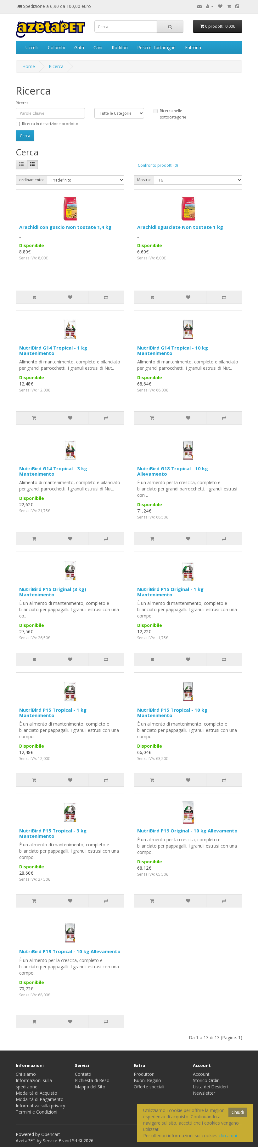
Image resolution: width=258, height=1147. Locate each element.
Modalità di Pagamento (40, 1099)
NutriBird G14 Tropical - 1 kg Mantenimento (53, 350)
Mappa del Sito (90, 1087)
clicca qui (228, 1135)
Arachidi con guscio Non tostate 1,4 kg (65, 227)
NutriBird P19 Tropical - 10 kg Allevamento (70, 951)
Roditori (120, 47)
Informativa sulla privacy (40, 1106)
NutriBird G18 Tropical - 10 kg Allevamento (172, 471)
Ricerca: (23, 103)
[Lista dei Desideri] (220, 6)
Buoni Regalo (147, 1080)
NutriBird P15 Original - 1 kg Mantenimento (170, 592)
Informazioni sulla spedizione (34, 1083)
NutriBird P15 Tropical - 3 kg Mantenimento (53, 833)
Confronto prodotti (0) (158, 165)
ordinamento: (31, 179)
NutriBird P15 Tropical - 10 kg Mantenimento (172, 712)
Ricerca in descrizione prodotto (50, 123)
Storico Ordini (207, 1080)
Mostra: (144, 179)
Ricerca (56, 66)
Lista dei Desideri (210, 1087)
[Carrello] (229, 6)
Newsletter (204, 1093)
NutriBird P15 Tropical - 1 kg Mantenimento (53, 712)
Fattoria (193, 47)
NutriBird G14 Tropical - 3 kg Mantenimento (53, 471)
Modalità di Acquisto (36, 1093)
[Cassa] (237, 6)
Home (28, 66)
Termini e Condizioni (36, 1112)
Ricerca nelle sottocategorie (173, 114)
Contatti (83, 1074)
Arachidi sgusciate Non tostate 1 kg (180, 227)
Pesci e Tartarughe (156, 47)
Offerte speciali (149, 1087)
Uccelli (31, 47)
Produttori (144, 1074)
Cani (97, 47)
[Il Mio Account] (210, 6)
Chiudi (238, 1112)
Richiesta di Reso (92, 1080)
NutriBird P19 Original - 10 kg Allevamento (187, 830)
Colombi (56, 47)
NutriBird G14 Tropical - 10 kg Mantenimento (172, 350)
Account (201, 1074)
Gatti (79, 47)
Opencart (50, 1134)
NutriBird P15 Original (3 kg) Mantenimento (52, 592)
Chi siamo (26, 1074)
